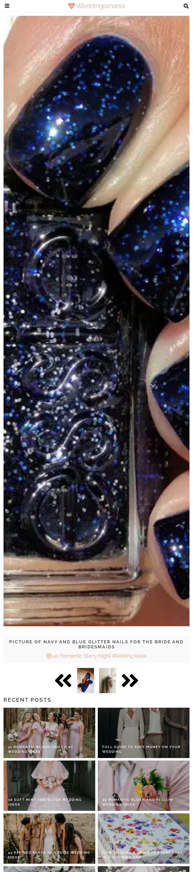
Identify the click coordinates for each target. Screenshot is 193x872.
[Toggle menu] (7, 6)
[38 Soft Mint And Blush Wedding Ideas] (49, 786)
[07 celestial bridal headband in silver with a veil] (107, 680)
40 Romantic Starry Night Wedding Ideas (99, 656)
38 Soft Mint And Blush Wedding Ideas (45, 802)
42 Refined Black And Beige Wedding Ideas (49, 855)
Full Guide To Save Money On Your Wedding (141, 749)
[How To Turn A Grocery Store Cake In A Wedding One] (143, 838)
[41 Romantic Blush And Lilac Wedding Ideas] (49, 733)
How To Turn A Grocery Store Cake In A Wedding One (142, 855)
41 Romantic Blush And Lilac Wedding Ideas (40, 749)
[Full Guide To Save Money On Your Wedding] (143, 733)
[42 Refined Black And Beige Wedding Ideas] (49, 838)
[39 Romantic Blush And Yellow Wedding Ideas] (143, 786)
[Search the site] (186, 6)
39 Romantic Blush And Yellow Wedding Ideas (137, 802)
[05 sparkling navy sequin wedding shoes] (85, 680)
